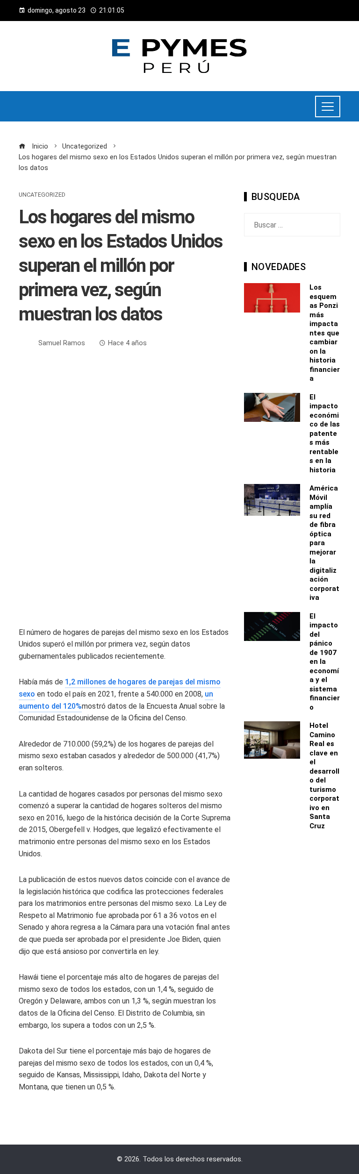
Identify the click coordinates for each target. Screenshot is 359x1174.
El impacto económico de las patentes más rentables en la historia (324, 433)
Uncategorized (42, 195)
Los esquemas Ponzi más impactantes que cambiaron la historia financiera (324, 333)
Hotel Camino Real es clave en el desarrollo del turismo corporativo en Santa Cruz (324, 775)
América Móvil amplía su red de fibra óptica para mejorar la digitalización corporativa (324, 543)
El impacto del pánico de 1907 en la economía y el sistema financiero (324, 662)
